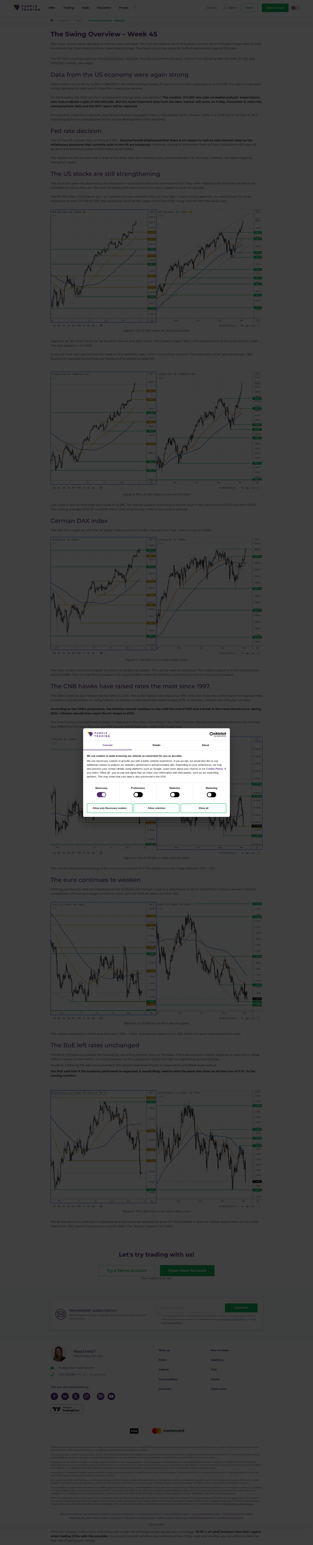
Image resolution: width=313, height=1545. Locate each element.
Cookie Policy (214, 769)
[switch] (138, 794)
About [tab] (205, 745)
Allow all (203, 808)
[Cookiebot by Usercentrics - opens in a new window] (212, 734)
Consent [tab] (107, 745)
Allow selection (156, 808)
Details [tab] (157, 745)
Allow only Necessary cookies (110, 808)
